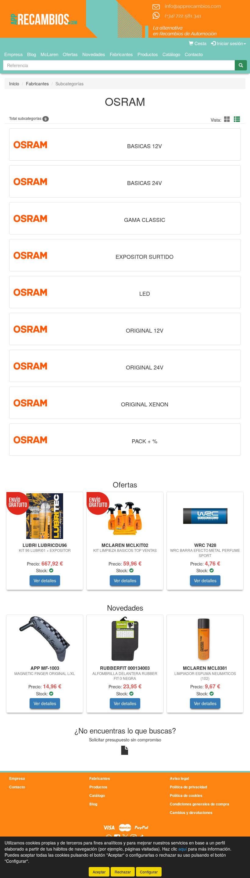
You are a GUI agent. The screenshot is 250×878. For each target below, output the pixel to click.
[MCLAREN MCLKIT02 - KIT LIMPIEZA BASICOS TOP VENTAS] (125, 516)
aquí (182, 849)
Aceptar (99, 871)
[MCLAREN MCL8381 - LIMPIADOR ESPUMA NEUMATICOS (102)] (205, 639)
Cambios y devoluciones (191, 812)
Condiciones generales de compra (199, 804)
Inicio (14, 83)
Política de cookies (186, 795)
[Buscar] (241, 65)
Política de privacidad (188, 787)
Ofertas (70, 54)
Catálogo (171, 54)
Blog (31, 54)
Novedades (93, 54)
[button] (228, 119)
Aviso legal (179, 778)
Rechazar (123, 871)
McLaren (49, 54)
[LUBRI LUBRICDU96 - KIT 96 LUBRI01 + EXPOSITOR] (44, 516)
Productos (148, 54)
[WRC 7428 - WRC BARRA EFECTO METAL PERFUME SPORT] (205, 516)
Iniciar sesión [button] (229, 43)
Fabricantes (121, 54)
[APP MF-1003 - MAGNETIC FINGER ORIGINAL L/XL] (44, 639)
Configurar (149, 871)
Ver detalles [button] (45, 580)
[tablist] (125, 544)
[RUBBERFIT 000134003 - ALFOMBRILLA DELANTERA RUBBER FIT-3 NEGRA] (125, 639)
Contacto (194, 54)
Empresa (13, 54)
